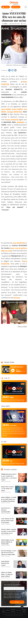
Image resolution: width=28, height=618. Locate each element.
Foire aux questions (13, 610)
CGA (20, 610)
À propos (3, 610)
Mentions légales (24, 610)
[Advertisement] (14, 225)
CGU (17, 610)
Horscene (16, 298)
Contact (8, 610)
